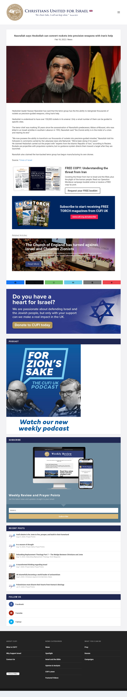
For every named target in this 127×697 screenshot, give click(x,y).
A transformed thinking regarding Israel (31, 565)
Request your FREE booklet (82, 190)
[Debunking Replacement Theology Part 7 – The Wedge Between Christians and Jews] (12, 556)
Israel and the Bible (53, 659)
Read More (33, 264)
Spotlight (49, 653)
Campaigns (89, 659)
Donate (87, 653)
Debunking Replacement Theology (37, 557)
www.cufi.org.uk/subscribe (84, 217)
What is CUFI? (11, 647)
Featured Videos (51, 678)
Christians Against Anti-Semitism (36, 577)
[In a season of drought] (12, 546)
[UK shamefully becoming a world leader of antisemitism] (12, 576)
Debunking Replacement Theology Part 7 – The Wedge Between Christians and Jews (49, 555)
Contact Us (10, 659)
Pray (86, 647)
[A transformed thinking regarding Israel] (12, 566)
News (69, 39)
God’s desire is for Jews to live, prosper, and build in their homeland (42, 535)
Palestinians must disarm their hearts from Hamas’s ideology (40, 585)
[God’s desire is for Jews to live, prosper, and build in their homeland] (12, 536)
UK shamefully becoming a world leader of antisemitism (38, 575)
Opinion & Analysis (52, 666)
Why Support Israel (13, 653)
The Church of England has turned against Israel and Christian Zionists (61, 247)
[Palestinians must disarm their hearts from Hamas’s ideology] (12, 586)
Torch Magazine (55, 557)
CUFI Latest (50, 672)
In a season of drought (25, 545)
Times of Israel (25, 160)
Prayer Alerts (30, 547)
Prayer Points (30, 537)
